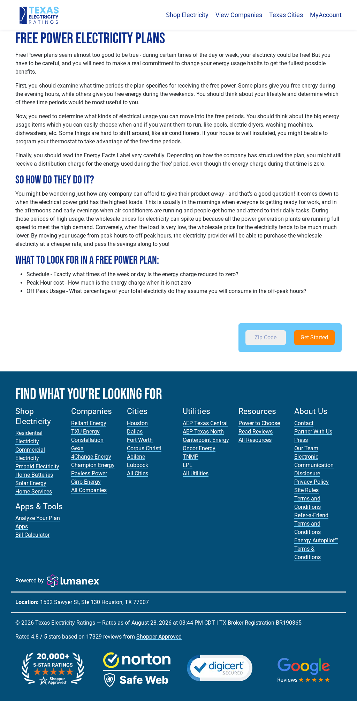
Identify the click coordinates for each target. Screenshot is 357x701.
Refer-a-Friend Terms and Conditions (311, 523)
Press (301, 440)
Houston (137, 423)
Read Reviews (255, 431)
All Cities (137, 473)
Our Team (306, 448)
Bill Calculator (32, 535)
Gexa (77, 448)
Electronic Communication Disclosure (314, 465)
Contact (303, 423)
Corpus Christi (144, 448)
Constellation (87, 440)
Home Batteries (34, 475)
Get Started (314, 337)
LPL (187, 465)
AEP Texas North (203, 431)
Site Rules (306, 490)
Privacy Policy (311, 481)
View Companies (238, 14)
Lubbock (137, 465)
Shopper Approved (159, 636)
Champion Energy (93, 465)
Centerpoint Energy (206, 440)
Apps (21, 526)
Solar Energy (30, 483)
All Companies (89, 490)
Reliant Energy (88, 423)
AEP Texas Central (205, 423)
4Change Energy (91, 456)
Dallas (135, 431)
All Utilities (195, 473)
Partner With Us (313, 431)
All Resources (255, 440)
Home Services (33, 491)
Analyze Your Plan (37, 518)
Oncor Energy (199, 448)
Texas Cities (286, 14)
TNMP (190, 456)
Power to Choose (259, 423)
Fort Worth (140, 440)
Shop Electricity (187, 14)
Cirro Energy (86, 481)
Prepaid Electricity (37, 466)
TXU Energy (85, 431)
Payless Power (89, 473)
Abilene (136, 456)
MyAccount (326, 14)
